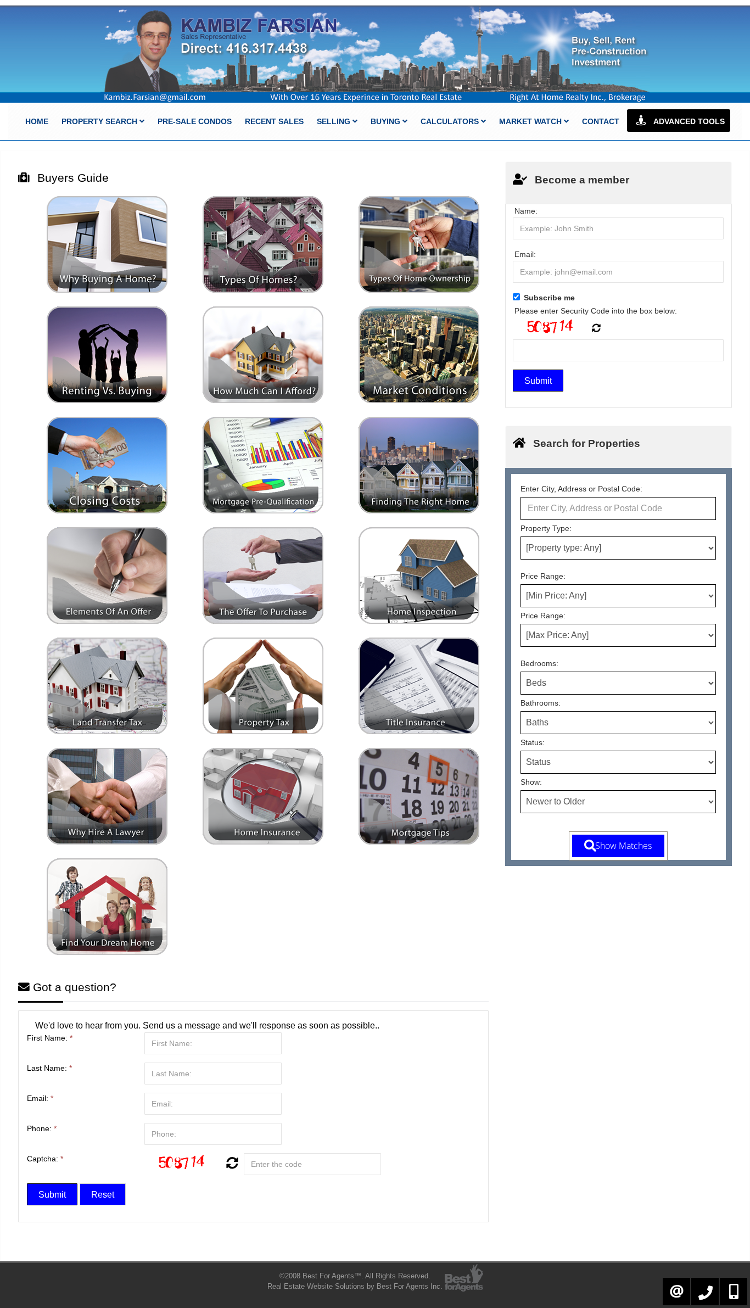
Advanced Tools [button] (688, 121)
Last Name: (49, 1068)
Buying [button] (386, 121)
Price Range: (543, 576)
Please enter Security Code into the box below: (595, 310)
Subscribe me (549, 297)
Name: (526, 210)
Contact (600, 121)
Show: (531, 782)
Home (36, 121)
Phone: (42, 1128)
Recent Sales (274, 121)
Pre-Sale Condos (195, 121)
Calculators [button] (451, 121)
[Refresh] (230, 1164)
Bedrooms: (539, 663)
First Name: (49, 1037)
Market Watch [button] (531, 121)
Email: (40, 1098)
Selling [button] (334, 121)
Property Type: (546, 528)
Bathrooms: (540, 702)
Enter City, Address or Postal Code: (581, 488)
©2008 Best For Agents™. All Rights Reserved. (354, 1276)
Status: (532, 742)
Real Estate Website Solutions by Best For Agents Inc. (355, 1286)
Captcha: (45, 1158)
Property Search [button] (100, 121)
